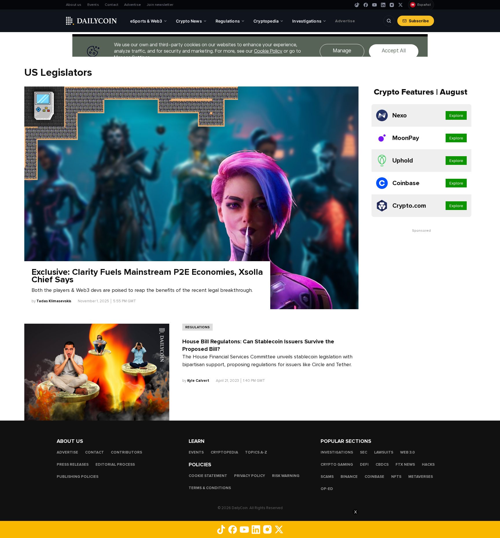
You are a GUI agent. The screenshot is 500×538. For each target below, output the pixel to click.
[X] (400, 5)
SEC (363, 452)
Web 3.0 (407, 452)
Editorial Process (115, 464)
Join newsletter (160, 5)
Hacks (428, 464)
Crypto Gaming (337, 464)
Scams (327, 476)
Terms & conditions (210, 487)
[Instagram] (391, 5)
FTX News (405, 464)
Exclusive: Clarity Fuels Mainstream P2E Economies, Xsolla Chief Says (147, 275)
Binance (349, 476)
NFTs (396, 476)
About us (74, 5)
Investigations (337, 452)
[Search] (388, 20)
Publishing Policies (77, 476)
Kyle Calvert (198, 380)
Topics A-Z (256, 452)
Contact (111, 5)
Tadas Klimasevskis (53, 301)
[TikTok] (357, 5)
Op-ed (327, 488)
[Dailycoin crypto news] (91, 21)
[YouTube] (374, 5)
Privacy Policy (249, 475)
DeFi (364, 464)
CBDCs (382, 464)
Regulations (197, 327)
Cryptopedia (224, 452)
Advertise (132, 5)
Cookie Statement (208, 475)
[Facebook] (365, 5)
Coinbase (374, 476)
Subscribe (419, 21)
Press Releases (73, 464)
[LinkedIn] (383, 5)
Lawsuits (383, 452)
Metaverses (420, 476)
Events (93, 5)
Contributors (126, 452)
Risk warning (285, 475)
